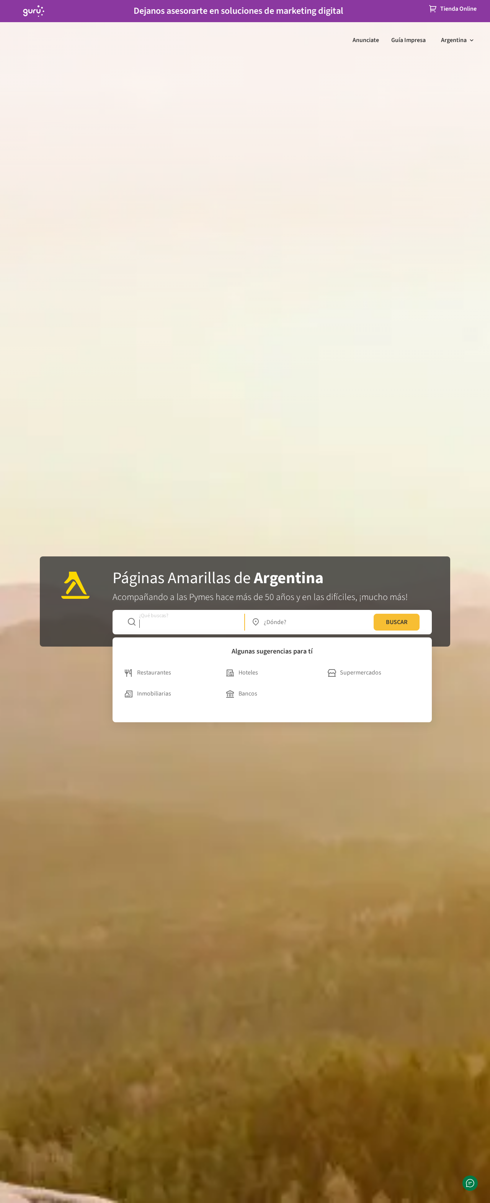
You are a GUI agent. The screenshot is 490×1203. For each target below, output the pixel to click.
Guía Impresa (408, 40)
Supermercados (360, 672)
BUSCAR (396, 622)
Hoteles (248, 672)
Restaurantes (154, 672)
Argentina (454, 40)
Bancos (247, 693)
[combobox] (182, 622)
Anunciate (366, 40)
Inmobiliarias (154, 693)
